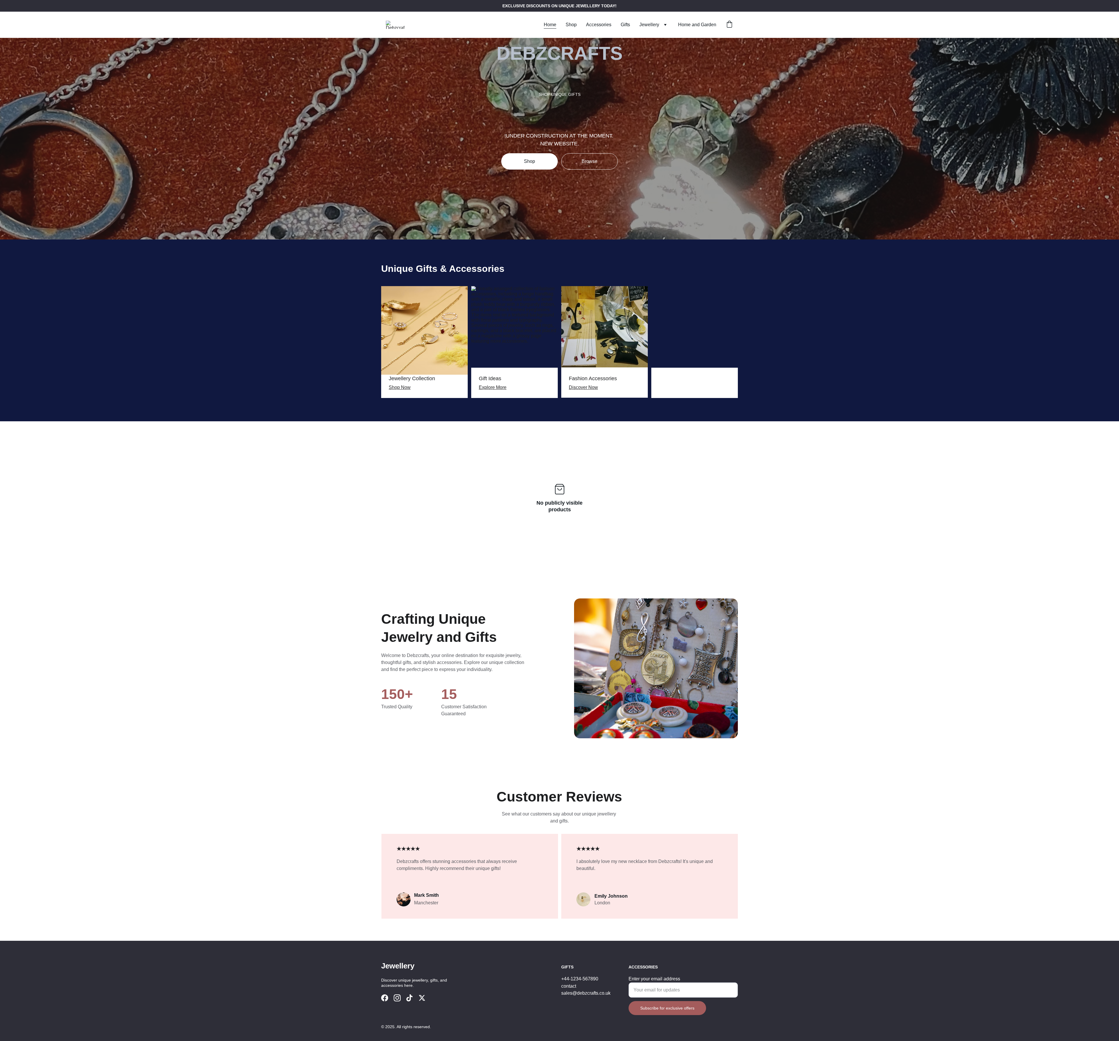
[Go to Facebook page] (384, 997)
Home (550, 24)
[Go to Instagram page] (397, 997)
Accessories (598, 24)
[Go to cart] (729, 24)
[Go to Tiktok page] (409, 997)
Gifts (625, 24)
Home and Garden (697, 24)
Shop (571, 24)
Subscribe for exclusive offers (667, 1008)
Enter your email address (654, 978)
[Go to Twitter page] (421, 997)
